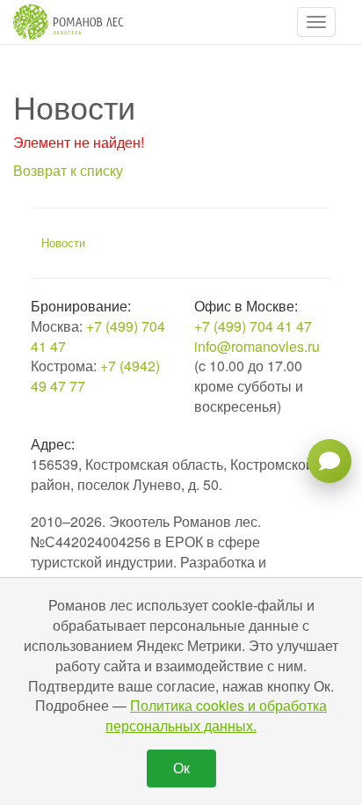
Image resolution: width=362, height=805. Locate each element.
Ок (181, 767)
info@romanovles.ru (257, 346)
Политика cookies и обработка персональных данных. (216, 715)
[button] (316, 22)
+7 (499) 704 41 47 (98, 336)
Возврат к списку (68, 170)
